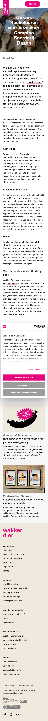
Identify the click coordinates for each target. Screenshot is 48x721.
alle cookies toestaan (24, 377)
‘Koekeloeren (34, 82)
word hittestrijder (11, 584)
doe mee (7, 580)
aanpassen (22, 385)
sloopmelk (8, 550)
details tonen (34, 370)
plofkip (6, 570)
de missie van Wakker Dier (15, 640)
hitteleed (7, 562)
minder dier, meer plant (13, 554)
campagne (12, 283)
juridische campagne (12, 558)
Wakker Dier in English (13, 635)
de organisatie (9, 648)
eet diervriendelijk (11, 596)
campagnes (8, 546)
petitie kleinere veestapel (15, 588)
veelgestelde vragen (12, 670)
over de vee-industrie (13, 610)
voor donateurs (10, 661)
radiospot (13, 71)
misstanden (8, 622)
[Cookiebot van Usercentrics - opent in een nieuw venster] (34, 326)
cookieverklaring (20, 361)
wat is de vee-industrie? (14, 614)
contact (6, 657)
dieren (6, 618)
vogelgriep (8, 566)
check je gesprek (11, 674)
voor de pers (9, 665)
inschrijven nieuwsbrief (13, 600)
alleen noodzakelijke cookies (24, 392)
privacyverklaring (10, 690)
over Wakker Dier (11, 631)
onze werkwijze (10, 644)
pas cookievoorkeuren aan (13, 693)
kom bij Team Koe (11, 592)
